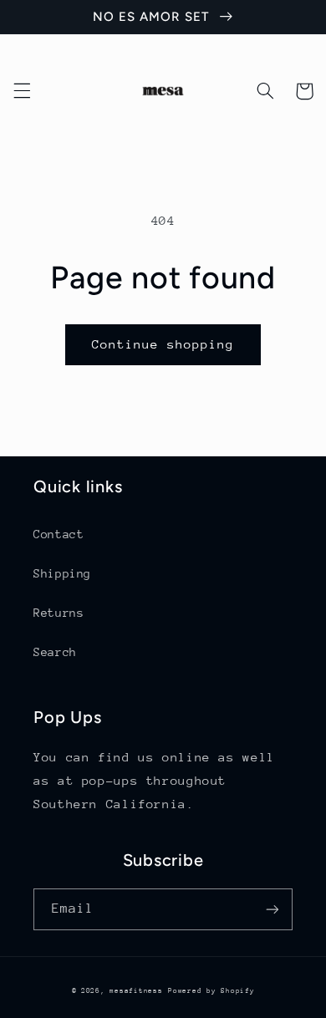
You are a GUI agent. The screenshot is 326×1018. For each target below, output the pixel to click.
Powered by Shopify (211, 990)
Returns (58, 612)
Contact (58, 534)
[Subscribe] (272, 908)
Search (55, 652)
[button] (22, 91)
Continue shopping (163, 344)
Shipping (62, 573)
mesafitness (136, 990)
